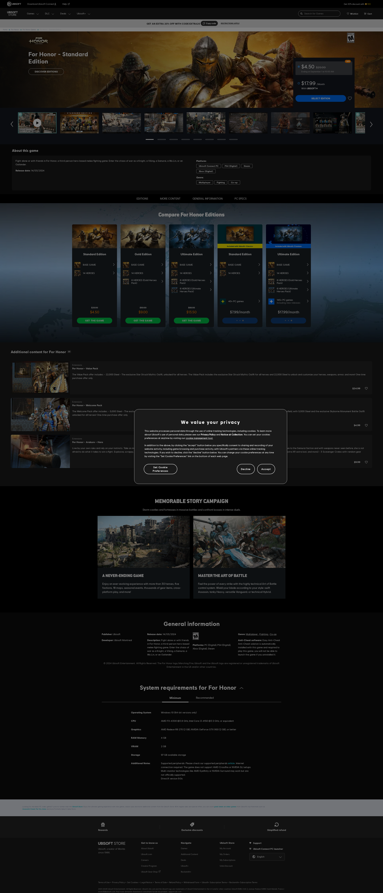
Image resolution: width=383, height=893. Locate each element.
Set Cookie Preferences (160, 469)
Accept (266, 469)
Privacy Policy (208, 434)
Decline (246, 469)
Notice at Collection (232, 434)
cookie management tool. (199, 438)
